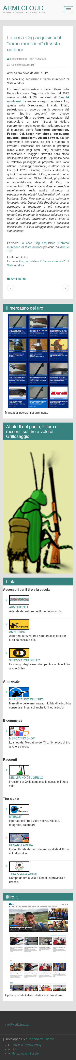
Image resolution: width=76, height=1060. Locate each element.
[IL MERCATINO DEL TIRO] (19, 692)
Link (14, 1049)
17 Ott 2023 (39, 58)
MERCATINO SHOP (22, 738)
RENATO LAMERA (21, 845)
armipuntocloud (18, 58)
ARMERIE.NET (18, 607)
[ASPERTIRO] (19, 624)
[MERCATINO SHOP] (19, 731)
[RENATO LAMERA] (19, 837)
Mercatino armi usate (25, 1053)
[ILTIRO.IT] (19, 809)
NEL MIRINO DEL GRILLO (26, 777)
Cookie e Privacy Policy (26, 1045)
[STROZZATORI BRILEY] (19, 653)
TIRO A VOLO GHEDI (23, 874)
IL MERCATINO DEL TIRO (26, 699)
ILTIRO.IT (15, 817)
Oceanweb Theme (41, 1039)
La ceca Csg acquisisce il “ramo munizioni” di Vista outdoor (38, 245)
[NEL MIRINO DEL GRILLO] (19, 770)
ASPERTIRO (17, 632)
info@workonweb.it (17, 1024)
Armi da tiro (18, 279)
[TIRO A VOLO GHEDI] (19, 866)
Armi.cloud (23, 7)
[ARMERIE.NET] (19, 600)
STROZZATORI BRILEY (24, 660)
